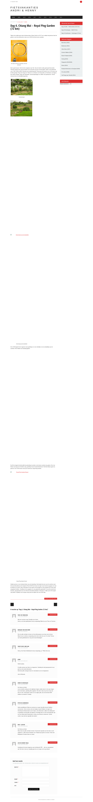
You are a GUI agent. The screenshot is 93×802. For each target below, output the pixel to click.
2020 (19, 17)
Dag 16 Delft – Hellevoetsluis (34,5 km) (70, 26)
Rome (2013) (65, 65)
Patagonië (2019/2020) (67, 62)
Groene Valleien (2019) (67, 52)
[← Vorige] (12, 604)
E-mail (16, 782)
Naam (16, 779)
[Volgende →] (55, 604)
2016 (40, 17)
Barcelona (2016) (66, 42)
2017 (35, 17)
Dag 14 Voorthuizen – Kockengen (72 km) (71, 33)
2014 (50, 17)
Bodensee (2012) (66, 45)
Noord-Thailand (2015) (50, 598)
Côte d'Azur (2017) (66, 49)
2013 (55, 17)
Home (13, 17)
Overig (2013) (65, 58)
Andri (25, 21)
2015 (45, 17)
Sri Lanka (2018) (65, 71)
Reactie (16, 767)
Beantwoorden (53, 614)
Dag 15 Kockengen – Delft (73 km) (69, 30)
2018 (29, 17)
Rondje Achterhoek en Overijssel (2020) (71, 68)
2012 (61, 17)
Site (15, 785)
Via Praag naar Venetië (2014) (68, 75)
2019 (24, 17)
